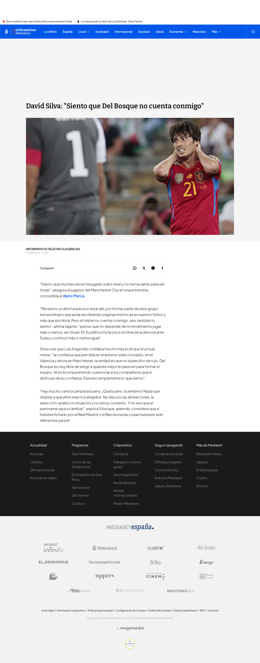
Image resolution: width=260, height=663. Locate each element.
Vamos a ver (81, 487)
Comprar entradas (169, 454)
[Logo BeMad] (53, 576)
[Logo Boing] (155, 562)
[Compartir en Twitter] (143, 268)
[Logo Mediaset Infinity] (53, 548)
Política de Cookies (160, 610)
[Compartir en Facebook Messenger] (153, 268)
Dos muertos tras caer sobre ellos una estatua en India (39, 21)
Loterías (36, 462)
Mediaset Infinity (209, 454)
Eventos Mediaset (168, 478)
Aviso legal (47, 610)
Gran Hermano (83, 454)
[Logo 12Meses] (206, 576)
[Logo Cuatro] (155, 548)
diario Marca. (74, 295)
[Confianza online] (130, 647)
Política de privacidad (100, 610)
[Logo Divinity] (206, 548)
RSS (202, 610)
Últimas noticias (42, 470)
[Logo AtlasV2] (79, 590)
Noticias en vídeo (43, 478)
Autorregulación (125, 474)
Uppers (202, 462)
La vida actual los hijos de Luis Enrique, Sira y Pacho (111, 21)
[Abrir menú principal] (253, 31)
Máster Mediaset (126, 503)
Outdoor (78, 503)
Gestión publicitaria (185, 610)
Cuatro (201, 478)
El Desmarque (207, 470)
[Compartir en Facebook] (162, 268)
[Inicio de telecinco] (6, 31)
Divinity (202, 486)
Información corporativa (71, 610)
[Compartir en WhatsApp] (134, 268)
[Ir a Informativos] (25, 31)
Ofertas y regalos (168, 462)
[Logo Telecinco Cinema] (155, 576)
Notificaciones (124, 483)
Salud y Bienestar (168, 486)
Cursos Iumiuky (166, 470)
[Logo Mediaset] (130, 529)
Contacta (120, 454)
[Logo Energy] (206, 562)
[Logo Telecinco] (104, 548)
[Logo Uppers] (104, 576)
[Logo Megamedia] (132, 628)
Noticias (36, 454)
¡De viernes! (80, 495)
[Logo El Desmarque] (53, 562)
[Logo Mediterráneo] (181, 590)
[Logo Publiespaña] (130, 591)
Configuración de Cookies (131, 610)
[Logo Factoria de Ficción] (104, 562)
